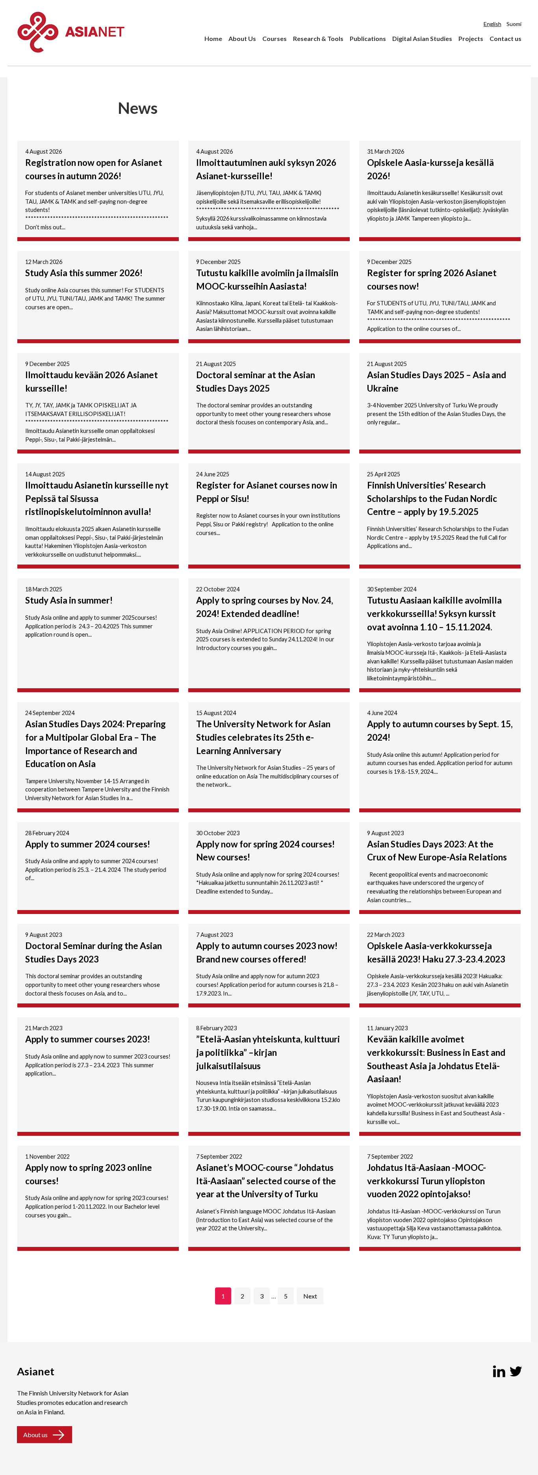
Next (310, 1296)
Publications (368, 38)
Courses (274, 38)
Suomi (513, 23)
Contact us (505, 38)
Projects (470, 38)
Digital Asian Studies (422, 38)
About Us (242, 38)
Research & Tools (318, 38)
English (492, 23)
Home (213, 38)
